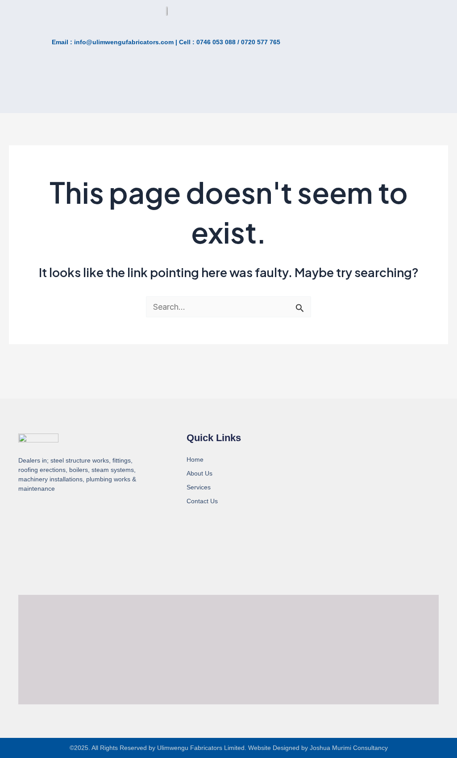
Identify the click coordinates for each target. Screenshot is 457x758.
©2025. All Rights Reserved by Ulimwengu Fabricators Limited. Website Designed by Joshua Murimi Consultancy (229, 747)
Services (199, 487)
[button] (86, 94)
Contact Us (202, 501)
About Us (199, 473)
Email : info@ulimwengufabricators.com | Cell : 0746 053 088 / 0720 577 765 (166, 42)
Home (195, 459)
